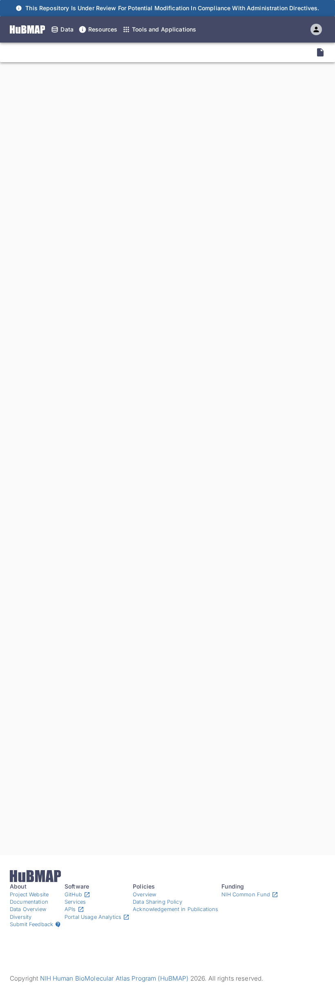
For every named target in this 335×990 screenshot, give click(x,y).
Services (75, 902)
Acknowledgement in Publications (175, 909)
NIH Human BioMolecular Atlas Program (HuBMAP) (114, 978)
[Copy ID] (83, 52)
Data (67, 29)
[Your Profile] (316, 29)
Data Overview (28, 909)
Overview (144, 894)
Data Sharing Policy (157, 902)
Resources (102, 29)
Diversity (20, 917)
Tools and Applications (164, 29)
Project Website (29, 894)
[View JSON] (320, 52)
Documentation (29, 902)
